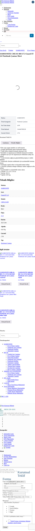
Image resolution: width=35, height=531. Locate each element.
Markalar (6, 9)
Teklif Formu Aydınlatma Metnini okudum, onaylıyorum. (19, 522)
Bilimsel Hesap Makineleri (15, 393)
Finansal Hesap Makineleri (15, 390)
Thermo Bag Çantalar (13, 366)
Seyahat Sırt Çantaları (13, 368)
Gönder (5, 527)
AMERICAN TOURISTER (12, 371)
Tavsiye (12, 510)
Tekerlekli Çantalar (13, 351)
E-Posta (5, 495)
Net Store (6, 29)
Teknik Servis (8, 462)
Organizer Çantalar (13, 363)
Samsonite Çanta (9, 434)
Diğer (11, 512)
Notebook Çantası (6, 243)
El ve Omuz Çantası (13, 346)
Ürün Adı (5, 481)
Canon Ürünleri (8, 440)
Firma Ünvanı (7, 491)
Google (12, 506)
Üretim (6, 23)
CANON (6, 383)
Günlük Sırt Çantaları (13, 354)
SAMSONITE (5, 188)
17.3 (2, 216)
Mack (9, 14)
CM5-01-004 (5, 202)
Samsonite (10, 11)
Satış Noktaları (8, 21)
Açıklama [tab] (6, 143)
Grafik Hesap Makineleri (14, 391)
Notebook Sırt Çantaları (14, 347)
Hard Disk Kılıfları (13, 357)
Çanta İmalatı (11, 24)
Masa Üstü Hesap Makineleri (16, 385)
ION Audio (10, 16)
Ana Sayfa (3, 50)
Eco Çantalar (7, 442)
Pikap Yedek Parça (12, 379)
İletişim (6, 28)
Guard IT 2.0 (5, 195)
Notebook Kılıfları (12, 349)
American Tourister (13, 13)
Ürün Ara (6, 465)
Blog (5, 463)
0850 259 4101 (9, 409)
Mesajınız (5, 501)
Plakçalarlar (10, 381)
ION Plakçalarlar (9, 439)
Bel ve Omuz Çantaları (14, 369)
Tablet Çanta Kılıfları (13, 364)
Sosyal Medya (14, 508)
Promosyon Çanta (12, 26)
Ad (22, 486)
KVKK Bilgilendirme (10, 456)
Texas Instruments (12, 18)
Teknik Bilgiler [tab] (15, 143)
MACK (6, 352)
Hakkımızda (7, 7)
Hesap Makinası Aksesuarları (16, 388)
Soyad (23, 488)
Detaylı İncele (5, 284)
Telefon (5, 493)
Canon (9, 19)
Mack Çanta (7, 437)
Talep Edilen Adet (8, 497)
